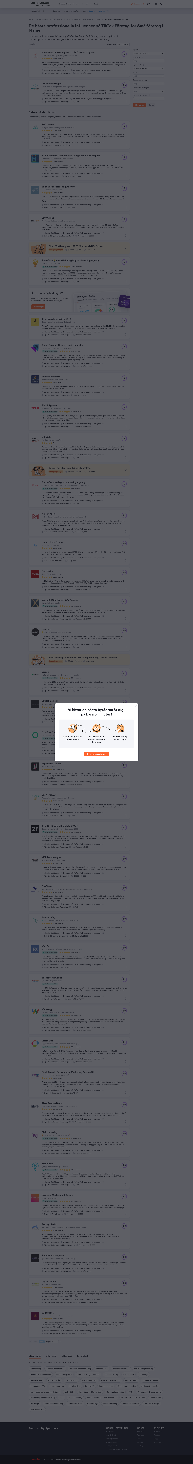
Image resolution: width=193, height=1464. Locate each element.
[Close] (135, 706)
